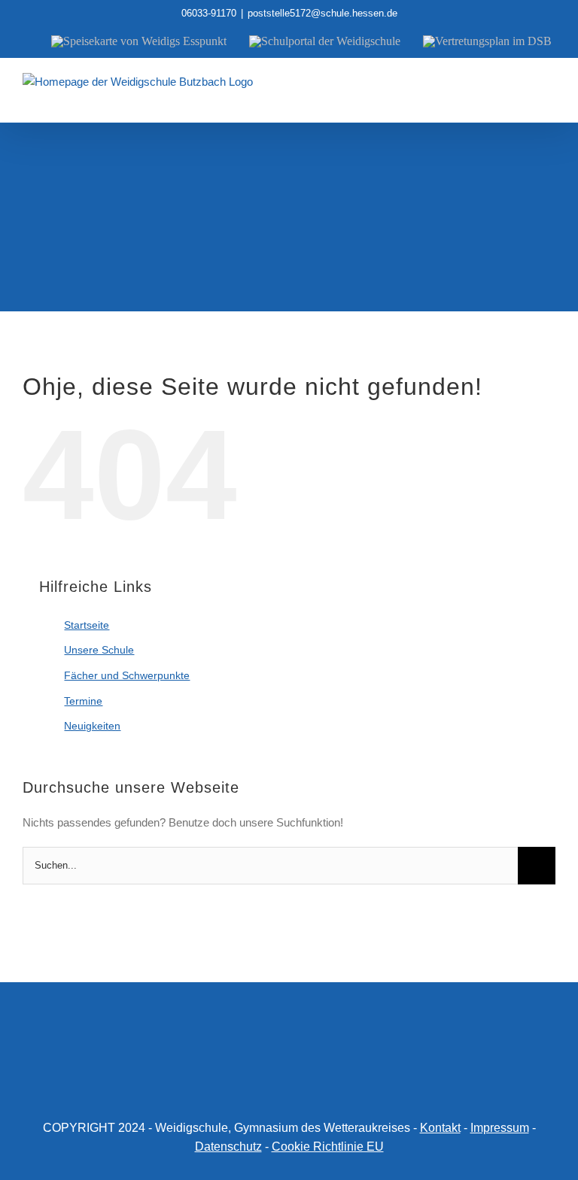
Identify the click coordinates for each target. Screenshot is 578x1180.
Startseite (86, 625)
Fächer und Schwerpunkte (127, 675)
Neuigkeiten (92, 726)
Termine (83, 701)
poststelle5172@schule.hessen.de (322, 13)
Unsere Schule (99, 650)
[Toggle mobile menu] (549, 100)
